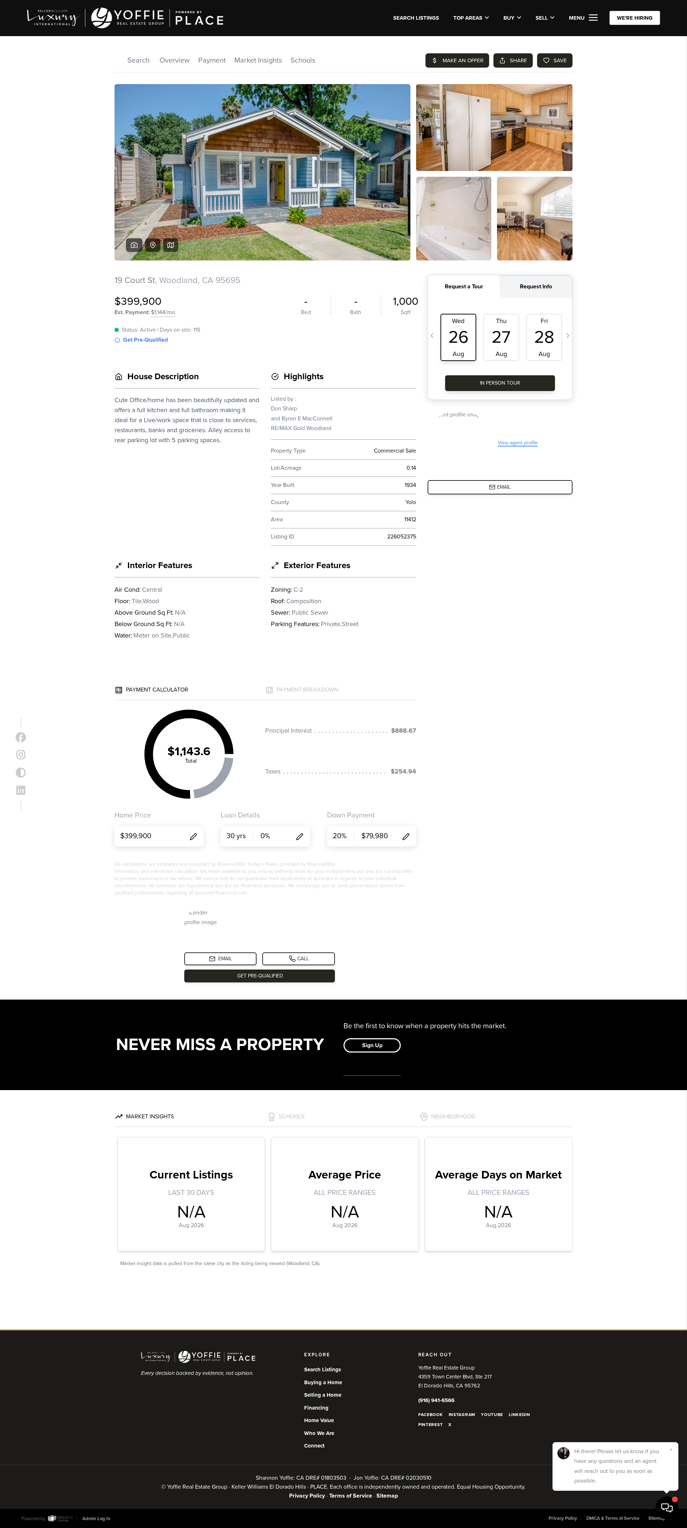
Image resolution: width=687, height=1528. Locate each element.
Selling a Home (322, 1395)
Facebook (430, 1414)
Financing (316, 1408)
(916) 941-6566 (436, 1400)
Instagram (462, 1414)
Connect (314, 1445)
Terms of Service (350, 1495)
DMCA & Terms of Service (612, 1518)
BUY (509, 18)
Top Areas (467, 18)
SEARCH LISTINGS (416, 18)
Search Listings (322, 1369)
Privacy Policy (307, 1495)
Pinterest (430, 1424)
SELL (542, 18)
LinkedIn (519, 1414)
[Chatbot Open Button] (667, 1508)
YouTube (492, 1414)
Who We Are (319, 1433)
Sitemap (387, 1495)
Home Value (319, 1420)
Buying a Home (323, 1382)
